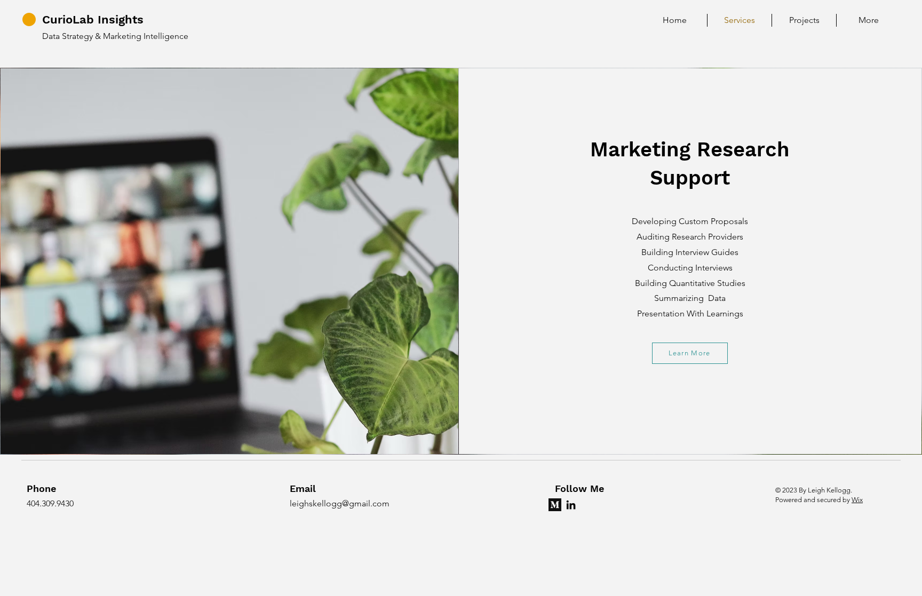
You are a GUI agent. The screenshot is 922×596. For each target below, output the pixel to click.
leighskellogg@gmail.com (340, 503)
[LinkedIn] (571, 504)
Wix (857, 500)
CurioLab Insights (93, 19)
